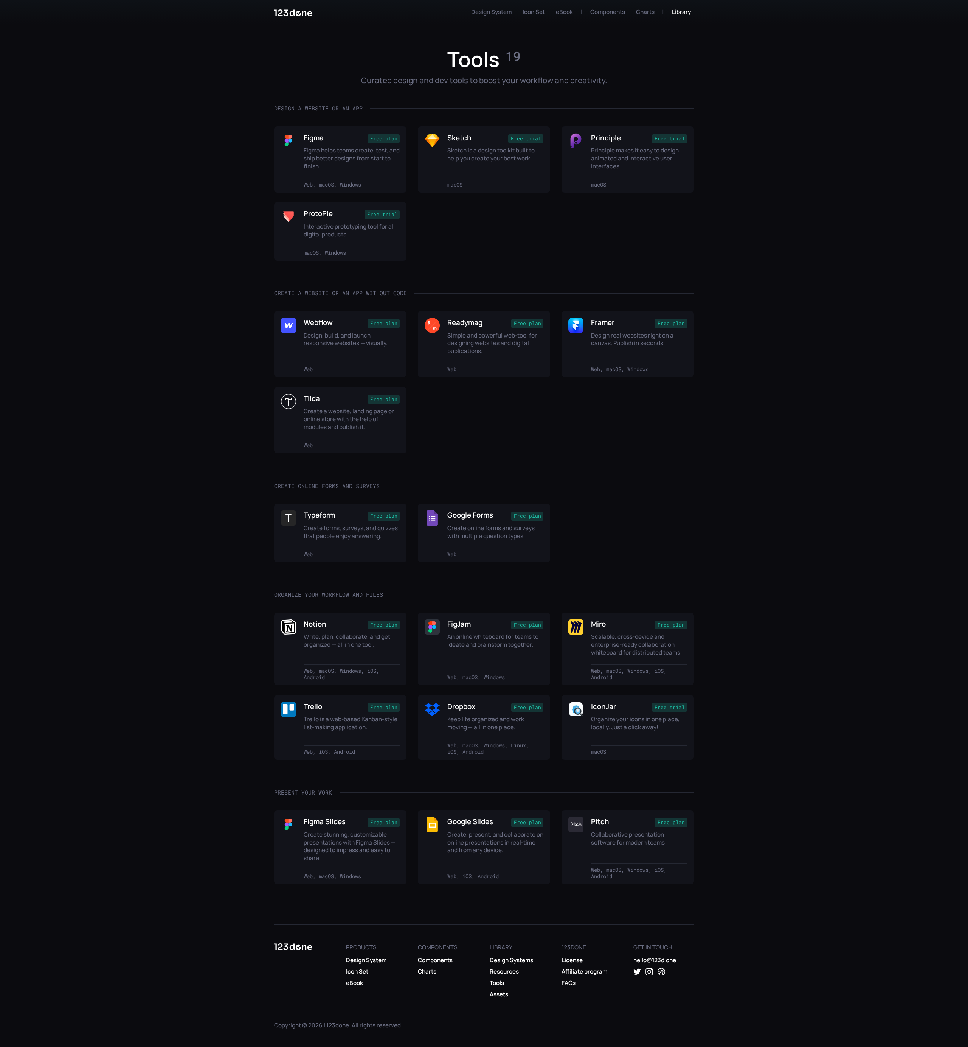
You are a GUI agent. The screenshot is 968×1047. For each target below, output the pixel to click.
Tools (497, 983)
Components (607, 12)
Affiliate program (584, 971)
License (572, 960)
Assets (499, 994)
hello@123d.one (654, 960)
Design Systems (511, 960)
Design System (491, 12)
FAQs (569, 983)
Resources (504, 971)
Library (681, 12)
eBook (564, 12)
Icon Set (534, 12)
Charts (645, 12)
